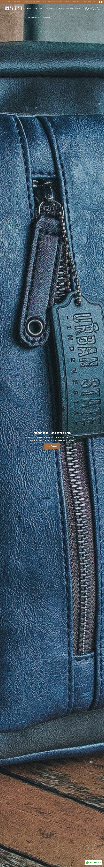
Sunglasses (49, 9)
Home (29, 9)
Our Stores (46, 18)
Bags (59, 9)
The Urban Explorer (33, 18)
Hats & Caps (38, 9)
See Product (52, 854)
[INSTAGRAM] (101, 2)
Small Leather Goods (72, 9)
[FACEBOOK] (99, 2)
